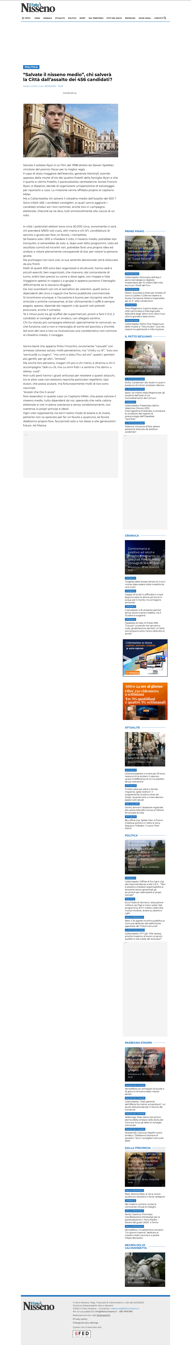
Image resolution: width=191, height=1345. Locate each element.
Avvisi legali (145, 18)
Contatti (158, 18)
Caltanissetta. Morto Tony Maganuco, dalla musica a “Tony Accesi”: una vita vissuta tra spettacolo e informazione (144, 326)
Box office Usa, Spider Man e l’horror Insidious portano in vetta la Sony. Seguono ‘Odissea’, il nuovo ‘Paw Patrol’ (144, 824)
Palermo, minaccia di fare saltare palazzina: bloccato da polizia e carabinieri (142, 429)
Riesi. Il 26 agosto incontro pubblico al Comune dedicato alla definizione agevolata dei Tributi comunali (145, 923)
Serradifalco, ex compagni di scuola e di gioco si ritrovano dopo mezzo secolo (144, 1091)
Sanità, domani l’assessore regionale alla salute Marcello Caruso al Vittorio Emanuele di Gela (144, 810)
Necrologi (130, 18)
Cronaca (47, 18)
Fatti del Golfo (114, 18)
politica (72, 18)
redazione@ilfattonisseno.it (125, 1308)
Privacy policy (80, 1319)
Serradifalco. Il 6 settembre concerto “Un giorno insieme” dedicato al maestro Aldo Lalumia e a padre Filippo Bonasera (144, 1233)
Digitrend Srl (103, 1315)
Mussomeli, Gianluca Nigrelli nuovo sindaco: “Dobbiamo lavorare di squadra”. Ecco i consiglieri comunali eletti (144, 1136)
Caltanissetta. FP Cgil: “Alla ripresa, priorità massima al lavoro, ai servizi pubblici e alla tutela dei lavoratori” (143, 936)
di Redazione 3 (134, 1074)
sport (82, 18)
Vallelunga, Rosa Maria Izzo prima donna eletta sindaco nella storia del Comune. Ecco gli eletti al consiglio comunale (144, 1121)
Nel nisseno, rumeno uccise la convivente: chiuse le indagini (140, 1205)
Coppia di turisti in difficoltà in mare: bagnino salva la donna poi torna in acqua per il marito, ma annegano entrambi (144, 598)
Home (37, 18)
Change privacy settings (85, 1322)
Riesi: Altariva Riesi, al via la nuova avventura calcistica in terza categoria (145, 1195)
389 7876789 (126, 1311)
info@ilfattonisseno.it (106, 1311)
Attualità (60, 18)
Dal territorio (96, 18)
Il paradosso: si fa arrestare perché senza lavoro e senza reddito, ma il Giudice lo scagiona (143, 613)
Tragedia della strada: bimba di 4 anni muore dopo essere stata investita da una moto (145, 584)
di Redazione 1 (134, 263)
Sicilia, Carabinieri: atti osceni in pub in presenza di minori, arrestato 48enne (145, 384)
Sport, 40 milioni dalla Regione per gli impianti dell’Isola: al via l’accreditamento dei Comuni (145, 395)
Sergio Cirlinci (30, 86)
